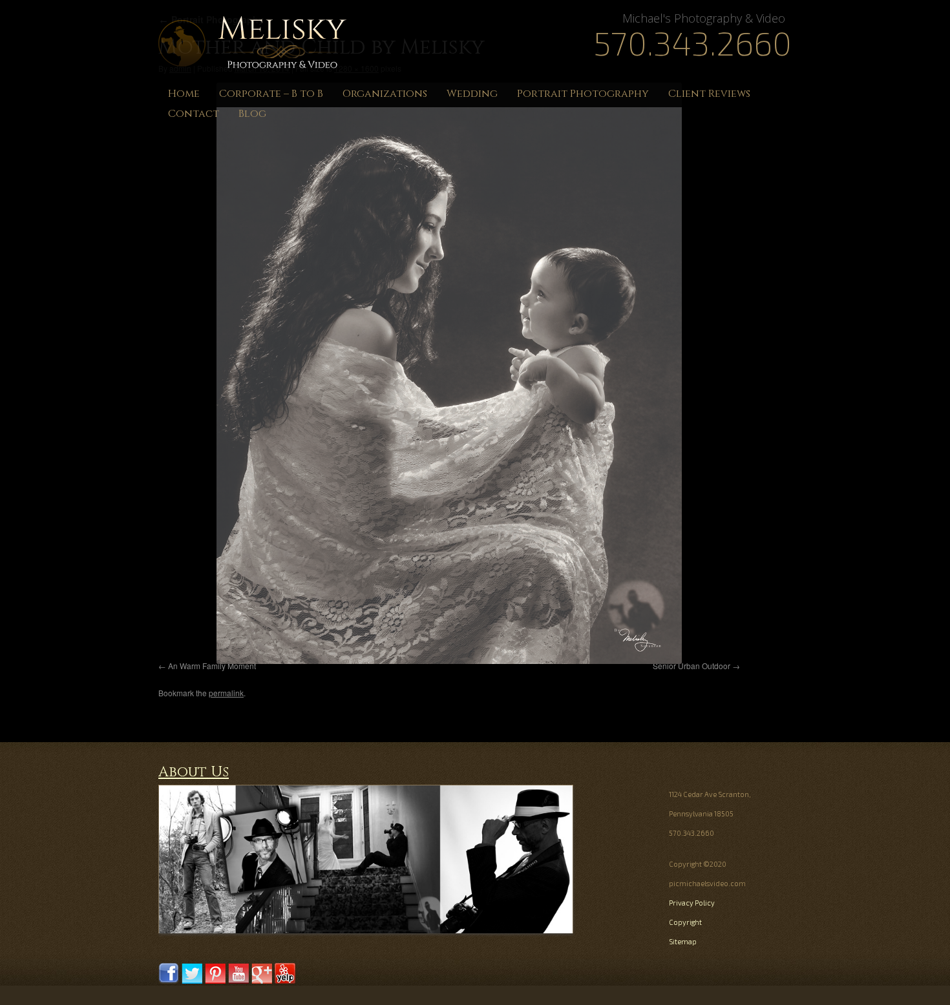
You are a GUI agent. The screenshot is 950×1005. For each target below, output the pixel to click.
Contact (193, 114)
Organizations (385, 94)
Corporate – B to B (271, 94)
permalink (226, 692)
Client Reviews (709, 94)
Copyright (685, 922)
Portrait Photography (583, 94)
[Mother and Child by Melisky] (449, 373)
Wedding (472, 94)
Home (184, 94)
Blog (252, 114)
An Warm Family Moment (212, 665)
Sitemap (683, 941)
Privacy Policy (692, 902)
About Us (193, 772)
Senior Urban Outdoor (691, 665)
